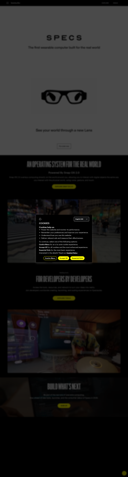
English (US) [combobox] (79, 219)
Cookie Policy (72, 253)
